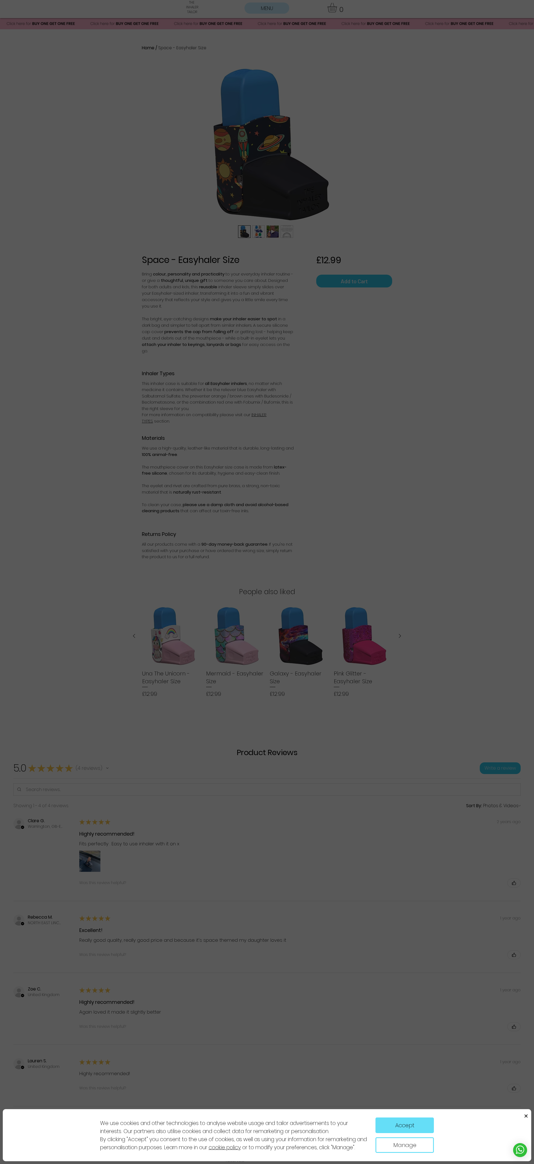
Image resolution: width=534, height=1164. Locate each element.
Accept (404, 1125)
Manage (404, 1145)
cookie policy (225, 1147)
